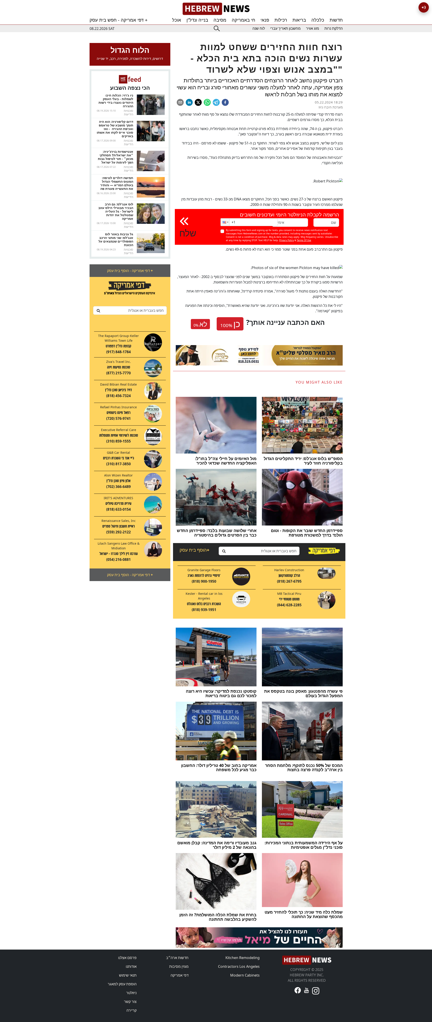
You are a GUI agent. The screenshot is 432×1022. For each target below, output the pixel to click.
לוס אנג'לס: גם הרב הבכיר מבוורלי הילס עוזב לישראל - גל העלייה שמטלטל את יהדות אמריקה (115, 211)
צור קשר (130, 1001)
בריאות (299, 20)
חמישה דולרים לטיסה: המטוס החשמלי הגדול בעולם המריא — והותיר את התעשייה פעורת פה (116, 183)
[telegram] (216, 102)
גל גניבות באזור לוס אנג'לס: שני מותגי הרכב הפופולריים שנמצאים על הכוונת (116, 239)
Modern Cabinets (245, 975)
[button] (225, 222)
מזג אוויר (312, 28)
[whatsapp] (207, 102)
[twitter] (198, 102)
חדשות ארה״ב (177, 957)
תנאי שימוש (128, 975)
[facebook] (225, 102)
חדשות (336, 20)
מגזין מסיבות (179, 966)
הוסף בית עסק (194, 550)
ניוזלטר (131, 992)
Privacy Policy (286, 240)
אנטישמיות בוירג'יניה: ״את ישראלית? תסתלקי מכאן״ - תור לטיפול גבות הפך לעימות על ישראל (115, 156)
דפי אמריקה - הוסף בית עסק (130, 270)
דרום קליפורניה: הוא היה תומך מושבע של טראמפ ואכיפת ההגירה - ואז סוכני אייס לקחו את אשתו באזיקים (115, 128)
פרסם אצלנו (127, 957)
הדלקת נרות (333, 28)
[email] (180, 102)
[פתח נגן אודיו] (423, 7)
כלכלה (317, 20)
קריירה (131, 1010)
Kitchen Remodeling (242, 957)
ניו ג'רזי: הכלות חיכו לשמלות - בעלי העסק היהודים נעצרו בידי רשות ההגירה (116, 100)
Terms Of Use (304, 240)
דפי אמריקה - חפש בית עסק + (119, 20)
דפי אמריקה (180, 975)
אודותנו (131, 966)
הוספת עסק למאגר (122, 984)
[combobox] (130, 310)
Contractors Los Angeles (239, 966)
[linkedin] (189, 102)
